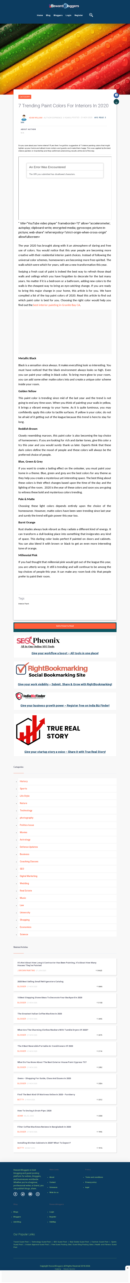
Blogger (21, 986)
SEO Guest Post (60, 1242)
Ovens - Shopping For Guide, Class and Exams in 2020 (44, 1078)
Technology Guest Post (41, 1242)
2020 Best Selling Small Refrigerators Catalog (40, 981)
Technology (26, 810)
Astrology (25, 839)
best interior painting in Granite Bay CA (56, 305)
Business (24, 854)
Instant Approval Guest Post (37, 1244)
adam (20, 1116)
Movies (23, 832)
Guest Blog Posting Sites (83, 1244)
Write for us (53, 1192)
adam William (36, 117)
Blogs (15, 1212)
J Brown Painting (26, 970)
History (24, 781)
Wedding (24, 883)
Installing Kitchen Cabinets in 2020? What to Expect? (44, 1143)
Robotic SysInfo (69, 1269)
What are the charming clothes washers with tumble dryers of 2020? (52, 1030)
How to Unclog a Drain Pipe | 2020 (34, 1110)
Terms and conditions (94, 1177)
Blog (48, 15)
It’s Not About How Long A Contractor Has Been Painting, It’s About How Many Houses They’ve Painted (56, 964)
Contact (52, 1182)
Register (79, 15)
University (25, 912)
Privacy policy (90, 1182)
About (51, 1177)
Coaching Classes (29, 861)
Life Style (24, 796)
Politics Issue (27, 825)
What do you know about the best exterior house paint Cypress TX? (52, 1062)
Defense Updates (29, 847)
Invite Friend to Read (65, 626)
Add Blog (17, 1222)
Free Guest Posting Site (61, 1244)
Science (24, 934)
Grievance (53, 1187)
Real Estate (26, 890)
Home (40, 15)
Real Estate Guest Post (79, 1242)
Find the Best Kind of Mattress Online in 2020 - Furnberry (46, 1094)
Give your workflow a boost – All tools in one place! (65, 653)
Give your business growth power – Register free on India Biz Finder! (65, 705)
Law (22, 905)
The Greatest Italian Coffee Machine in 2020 (39, 1014)
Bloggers (58, 15)
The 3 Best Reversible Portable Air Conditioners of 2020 (45, 1046)
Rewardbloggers (56, 1266)
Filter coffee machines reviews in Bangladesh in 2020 (44, 1127)
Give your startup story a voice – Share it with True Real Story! (65, 751)
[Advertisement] (65, 332)
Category (25, 97)
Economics (25, 927)
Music (23, 898)
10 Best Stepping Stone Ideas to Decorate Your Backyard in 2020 (49, 997)
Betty (20, 1100)
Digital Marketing (28, 876)
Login (68, 15)
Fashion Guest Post (100, 1242)
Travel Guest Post (21, 1242)
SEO (22, 869)
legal (87, 1187)
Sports (23, 788)
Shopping (24, 920)
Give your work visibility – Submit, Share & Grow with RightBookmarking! (65, 684)
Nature (23, 803)
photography (26, 818)
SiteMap (52, 1222)
